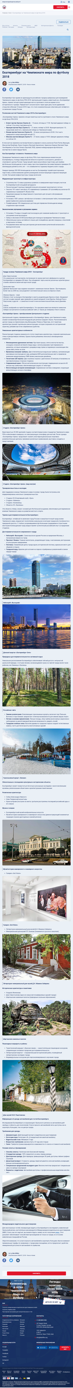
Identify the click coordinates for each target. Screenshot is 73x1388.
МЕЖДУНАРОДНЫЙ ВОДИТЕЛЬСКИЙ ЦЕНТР (11, 1)
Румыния (4, 1324)
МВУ (36, 25)
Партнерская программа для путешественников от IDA (17, 1311)
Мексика (22, 1322)
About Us (4, 1372)
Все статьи (5, 25)
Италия (22, 1324)
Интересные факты (47, 25)
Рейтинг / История (8, 27)
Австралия (5, 1328)
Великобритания (6, 1322)
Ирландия (5, 1326)
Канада (22, 1331)
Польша (22, 1335)
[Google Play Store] (53, 1347)
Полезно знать (26, 25)
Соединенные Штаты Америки (10, 1320)
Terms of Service (9, 1372)
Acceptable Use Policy (16, 1372)
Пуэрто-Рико (5, 1333)
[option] (18, 1289)
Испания (22, 1320)
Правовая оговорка (7, 1381)
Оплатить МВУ (65, 1348)
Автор (13, 82)
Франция (22, 1326)
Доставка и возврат (52, 1372)
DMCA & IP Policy (36, 1372)
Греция (4, 1331)
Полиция (60, 25)
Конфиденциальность (67, 1372)
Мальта (4, 1335)
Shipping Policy (59, 1372)
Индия (21, 1333)
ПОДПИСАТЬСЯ (63, 22)
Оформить (60, 7)
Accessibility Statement (43, 1372)
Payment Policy (29, 1372)
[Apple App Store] (41, 1347)
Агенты (15, 25)
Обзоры (20, 27)
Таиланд (22, 1328)
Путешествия (31, 27)
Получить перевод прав (8, 1309)
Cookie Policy (23, 1372)
